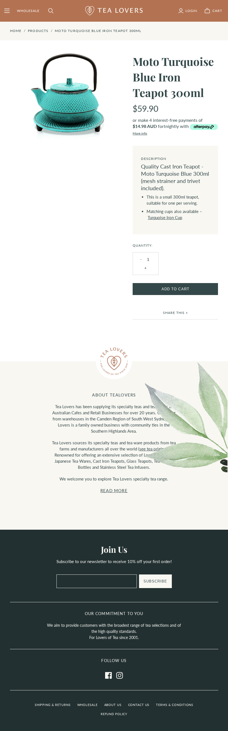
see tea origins (152, 448)
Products (38, 31)
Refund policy (114, 714)
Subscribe (155, 581)
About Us (113, 705)
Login (191, 11)
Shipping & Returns (53, 705)
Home (16, 31)
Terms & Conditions (174, 705)
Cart (217, 11)
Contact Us (139, 705)
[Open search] (51, 11)
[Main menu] (7, 11)
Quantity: (143, 245)
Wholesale (87, 705)
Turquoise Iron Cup (165, 217)
